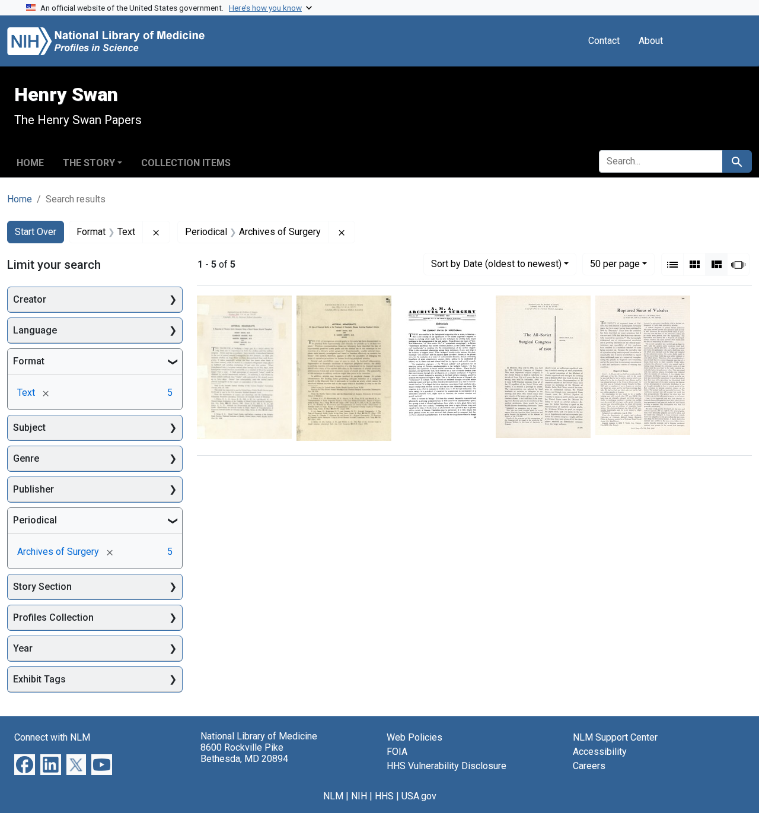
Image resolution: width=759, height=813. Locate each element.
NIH (359, 796)
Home (30, 163)
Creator (29, 299)
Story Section (42, 586)
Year (23, 648)
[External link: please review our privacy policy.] (24, 764)
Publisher (33, 489)
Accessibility (600, 751)
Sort (496, 263)
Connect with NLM (52, 737)
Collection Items (186, 163)
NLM (333, 796)
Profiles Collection (53, 617)
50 (615, 263)
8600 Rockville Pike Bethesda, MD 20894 (244, 753)
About (651, 40)
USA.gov (418, 796)
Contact (604, 40)
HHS (384, 796)
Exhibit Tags (39, 679)
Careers (589, 765)
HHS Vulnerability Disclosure (446, 765)
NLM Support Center (615, 737)
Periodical (35, 520)
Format (28, 361)
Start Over (35, 231)
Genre (26, 458)
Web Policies (414, 737)
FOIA (397, 751)
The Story (89, 163)
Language (35, 330)
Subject (29, 427)
